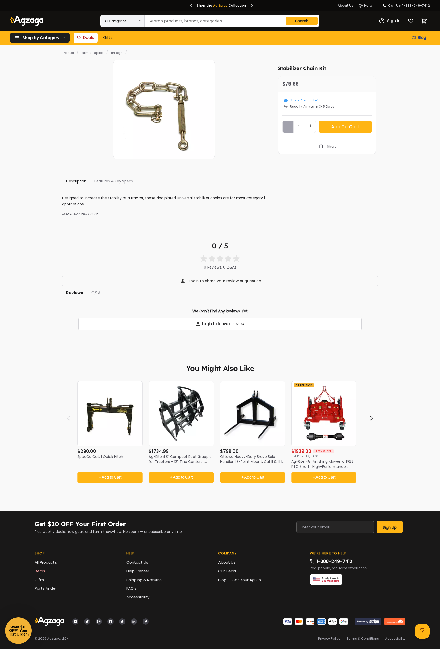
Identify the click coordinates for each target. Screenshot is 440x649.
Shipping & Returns (144, 579)
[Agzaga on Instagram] (99, 621)
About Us (227, 562)
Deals (88, 37)
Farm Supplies (92, 53)
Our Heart (227, 571)
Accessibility (137, 597)
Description (76, 181)
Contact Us (137, 562)
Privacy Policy (329, 638)
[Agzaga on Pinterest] (146, 621)
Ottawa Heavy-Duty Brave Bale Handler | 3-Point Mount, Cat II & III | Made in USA (251, 461)
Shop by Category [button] (40, 37)
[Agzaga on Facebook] (110, 621)
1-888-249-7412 (334, 561)
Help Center (137, 571)
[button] (191, 6)
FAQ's (131, 588)
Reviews (74, 293)
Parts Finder (46, 588)
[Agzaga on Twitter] (87, 621)
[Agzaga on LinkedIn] (134, 621)
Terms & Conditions (363, 638)
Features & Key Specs (113, 181)
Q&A (96, 293)
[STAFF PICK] (324, 413)
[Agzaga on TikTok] (122, 621)
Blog (422, 37)
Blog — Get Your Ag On (239, 579)
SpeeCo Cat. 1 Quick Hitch (100, 456)
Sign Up (390, 527)
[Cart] (424, 21)
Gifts (108, 37)
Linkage (116, 53)
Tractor (68, 53)
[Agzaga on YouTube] (75, 621)
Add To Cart (345, 126)
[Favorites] (410, 20)
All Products (46, 562)
